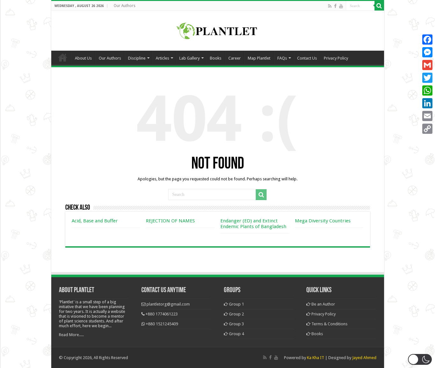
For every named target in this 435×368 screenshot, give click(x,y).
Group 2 (236, 314)
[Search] (379, 6)
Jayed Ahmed (364, 357)
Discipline (137, 58)
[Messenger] (427, 52)
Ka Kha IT (315, 357)
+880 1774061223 (162, 314)
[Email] (427, 116)
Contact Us (307, 58)
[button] (420, 359)
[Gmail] (427, 65)
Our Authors (124, 6)
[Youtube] (341, 6)
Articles (162, 58)
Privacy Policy (336, 58)
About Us (83, 58)
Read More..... (71, 334)
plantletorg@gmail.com (168, 304)
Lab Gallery (189, 58)
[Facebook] (335, 6)
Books (215, 58)
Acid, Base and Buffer (95, 221)
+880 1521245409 (162, 323)
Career (234, 58)
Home (62, 57)
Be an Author (322, 304)
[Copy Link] (427, 128)
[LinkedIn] (427, 103)
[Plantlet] (218, 29)
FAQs (282, 58)
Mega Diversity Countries (323, 221)
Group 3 (236, 323)
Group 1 (236, 304)
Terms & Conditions (328, 323)
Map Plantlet (259, 58)
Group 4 (236, 333)
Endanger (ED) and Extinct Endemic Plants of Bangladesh (253, 223)
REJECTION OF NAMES (170, 221)
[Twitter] (427, 77)
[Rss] (329, 6)
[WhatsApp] (427, 90)
